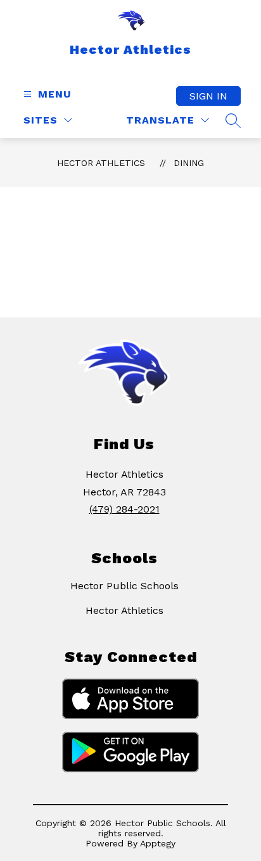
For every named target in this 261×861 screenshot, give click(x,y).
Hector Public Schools (124, 586)
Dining (189, 163)
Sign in (208, 96)
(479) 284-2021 (124, 509)
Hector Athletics (101, 163)
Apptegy (157, 843)
